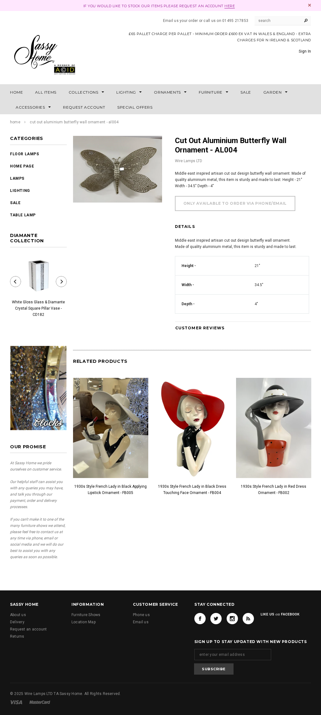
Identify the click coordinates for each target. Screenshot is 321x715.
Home (15, 122)
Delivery (17, 622)
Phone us (141, 615)
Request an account (28, 629)
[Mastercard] (39, 702)
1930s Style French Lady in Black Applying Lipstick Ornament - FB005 (110, 489)
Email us (141, 622)
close (309, 5)
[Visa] (16, 702)
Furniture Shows (86, 615)
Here (229, 6)
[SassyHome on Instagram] (232, 618)
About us (18, 615)
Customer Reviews (200, 328)
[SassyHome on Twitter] (216, 618)
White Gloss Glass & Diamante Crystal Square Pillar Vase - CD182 (38, 308)
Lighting (20, 190)
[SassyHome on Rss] (248, 618)
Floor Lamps (24, 154)
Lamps (17, 178)
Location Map (83, 622)
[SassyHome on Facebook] (200, 618)
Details (185, 226)
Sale (15, 203)
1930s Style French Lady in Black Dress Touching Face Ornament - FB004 (192, 489)
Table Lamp (23, 215)
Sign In (305, 51)
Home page (22, 166)
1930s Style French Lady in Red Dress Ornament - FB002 (273, 489)
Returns (17, 636)
